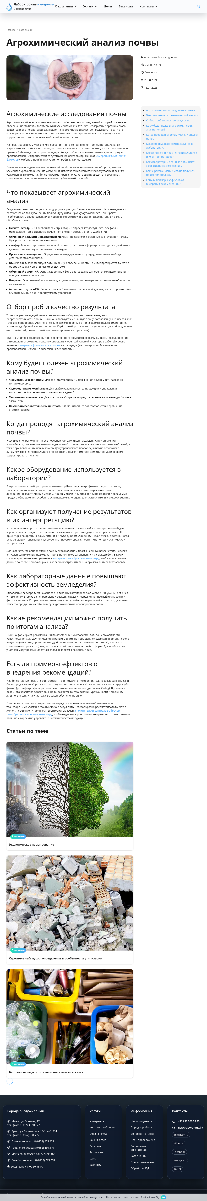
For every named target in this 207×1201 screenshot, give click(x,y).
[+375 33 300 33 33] (175, 1121)
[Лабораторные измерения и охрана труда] (30, 6)
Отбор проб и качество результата (168, 120)
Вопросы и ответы (142, 1134)
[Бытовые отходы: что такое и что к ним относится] (69, 1023)
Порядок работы (141, 1127)
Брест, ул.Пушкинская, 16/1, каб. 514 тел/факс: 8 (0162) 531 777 (32, 1133)
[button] (75, 6)
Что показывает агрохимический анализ (172, 115)
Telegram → (181, 1134)
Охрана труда (98, 1134)
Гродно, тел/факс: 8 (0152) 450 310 (32, 1147)
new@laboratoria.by (190, 1127)
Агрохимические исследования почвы (170, 110)
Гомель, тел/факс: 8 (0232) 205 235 (32, 1141)
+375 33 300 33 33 (189, 1121)
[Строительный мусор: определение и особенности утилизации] (69, 909)
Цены (93, 1158)
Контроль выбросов (102, 1127)
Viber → (178, 1143)
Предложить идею (142, 1162)
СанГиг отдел (98, 1140)
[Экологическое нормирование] (69, 796)
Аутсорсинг (97, 1152)
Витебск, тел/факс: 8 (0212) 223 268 (33, 1160)
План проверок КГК (143, 1140)
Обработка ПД (140, 1168)
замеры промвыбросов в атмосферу (76, 558)
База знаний (138, 1156)
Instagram (180, 1160)
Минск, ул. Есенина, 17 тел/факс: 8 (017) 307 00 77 (23, 1123)
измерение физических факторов (39, 345)
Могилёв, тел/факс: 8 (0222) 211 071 (33, 1154)
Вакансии (96, 1165)
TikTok (177, 1169)
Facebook (179, 1152)
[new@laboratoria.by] (175, 1127)
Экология (95, 1146)
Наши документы (142, 1121)
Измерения (97, 1121)
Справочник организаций (139, 1148)
